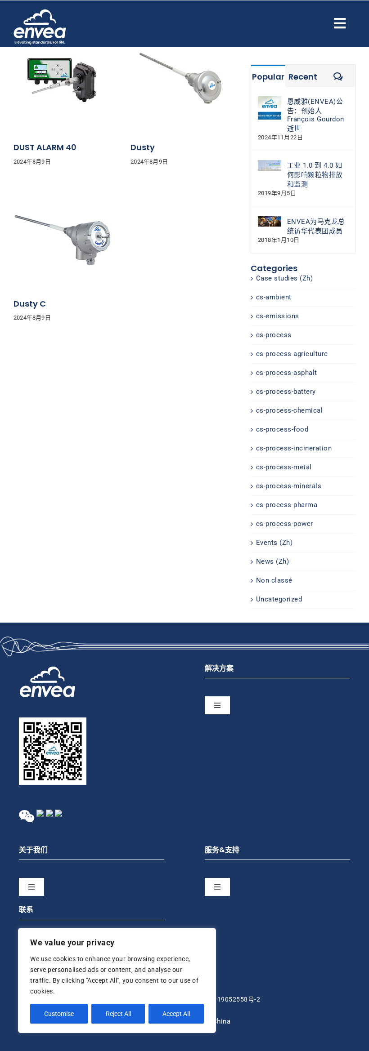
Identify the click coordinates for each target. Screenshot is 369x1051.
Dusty (142, 147)
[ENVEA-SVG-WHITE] (40, 13)
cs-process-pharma (287, 505)
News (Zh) (272, 561)
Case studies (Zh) (284, 278)
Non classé (274, 580)
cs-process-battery (286, 391)
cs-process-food (282, 429)
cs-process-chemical (289, 410)
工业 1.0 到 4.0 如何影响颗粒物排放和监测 (315, 174)
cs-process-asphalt (286, 373)
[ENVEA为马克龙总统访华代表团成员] (269, 221)
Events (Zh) (274, 543)
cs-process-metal (284, 467)
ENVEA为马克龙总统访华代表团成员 (316, 226)
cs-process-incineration (294, 448)
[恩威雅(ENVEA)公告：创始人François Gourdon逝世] (269, 101)
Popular (268, 76)
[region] (117, 980)
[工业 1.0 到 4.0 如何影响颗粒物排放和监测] (269, 164)
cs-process (274, 335)
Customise (59, 1013)
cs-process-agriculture (292, 354)
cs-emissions (277, 316)
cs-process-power (284, 524)
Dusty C (30, 303)
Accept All (176, 1013)
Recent (302, 76)
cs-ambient (274, 297)
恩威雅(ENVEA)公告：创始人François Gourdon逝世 (315, 115)
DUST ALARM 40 (45, 147)
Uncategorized (279, 599)
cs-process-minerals (289, 486)
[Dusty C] (63, 190)
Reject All (118, 1013)
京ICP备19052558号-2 (227, 999)
